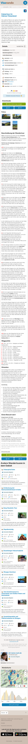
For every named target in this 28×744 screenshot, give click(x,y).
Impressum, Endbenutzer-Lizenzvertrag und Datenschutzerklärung (12, 719)
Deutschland (10, 81)
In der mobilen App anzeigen (15, 104)
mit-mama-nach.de (15, 653)
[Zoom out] (25, 674)
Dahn (11, 84)
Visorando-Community (6, 725)
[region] (14, 679)
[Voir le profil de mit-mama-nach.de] (4, 656)
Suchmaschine (13, 641)
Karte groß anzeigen (14, 704)
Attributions (10, 687)
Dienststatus (9, 741)
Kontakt (3, 723)
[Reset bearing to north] (25, 676)
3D (23, 686)
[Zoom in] (25, 671)
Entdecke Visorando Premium (13, 95)
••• (1, 7)
